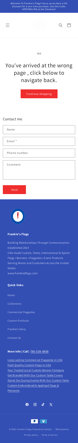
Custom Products (18, 320)
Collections (15, 303)
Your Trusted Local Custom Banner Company (36, 370)
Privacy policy (31, 435)
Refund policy (62, 429)
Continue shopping (39, 94)
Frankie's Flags (24, 429)
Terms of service (50, 435)
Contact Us (14, 337)
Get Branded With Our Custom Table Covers (35, 375)
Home (11, 295)
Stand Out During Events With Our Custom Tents (38, 380)
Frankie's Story (17, 329)
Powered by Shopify (42, 429)
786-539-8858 (39, 351)
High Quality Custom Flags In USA (29, 365)
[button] (7, 25)
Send (14, 189)
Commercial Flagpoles (21, 312)
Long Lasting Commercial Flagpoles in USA (35, 360)
